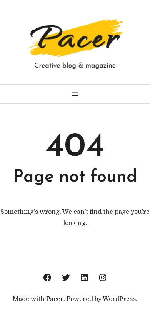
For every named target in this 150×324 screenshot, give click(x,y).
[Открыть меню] (75, 94)
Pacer (54, 299)
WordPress (119, 299)
